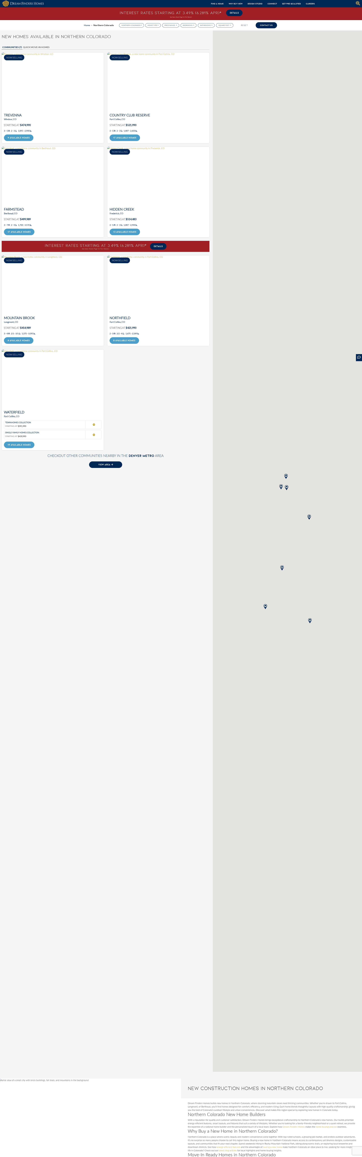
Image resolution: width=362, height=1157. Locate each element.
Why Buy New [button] (236, 4)
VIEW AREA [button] (104, 464)
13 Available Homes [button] (124, 231)
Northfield (120, 318)
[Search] (358, 3)
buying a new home (272, 1147)
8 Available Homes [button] (19, 340)
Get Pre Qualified (291, 4)
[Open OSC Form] (359, 357)
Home (87, 25)
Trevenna (13, 115)
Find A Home (217, 4)
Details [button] (234, 12)
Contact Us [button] (266, 25)
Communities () (12, 47)
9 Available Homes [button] (19, 137)
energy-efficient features (228, 1147)
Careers (310, 4)
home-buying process (326, 1127)
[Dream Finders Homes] (23, 3)
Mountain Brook (19, 318)
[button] (309, 517)
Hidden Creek (122, 209)
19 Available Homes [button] (19, 444)
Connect (272, 4)
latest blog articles (228, 1150)
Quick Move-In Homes (36, 47)
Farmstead (14, 209)
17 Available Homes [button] (124, 137)
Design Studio (255, 4)
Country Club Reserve (130, 115)
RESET (244, 25)
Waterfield (14, 412)
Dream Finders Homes (294, 1127)
